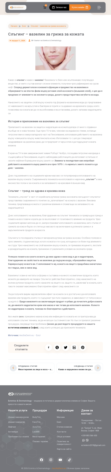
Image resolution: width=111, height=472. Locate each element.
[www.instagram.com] (51, 460)
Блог (24, 26)
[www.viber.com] (87, 440)
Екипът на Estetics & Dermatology (47, 40)
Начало (14, 26)
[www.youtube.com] (60, 460)
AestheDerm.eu (59, 468)
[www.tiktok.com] (69, 460)
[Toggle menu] (99, 7)
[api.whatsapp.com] (83, 440)
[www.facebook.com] (41, 460)
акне (21, 316)
